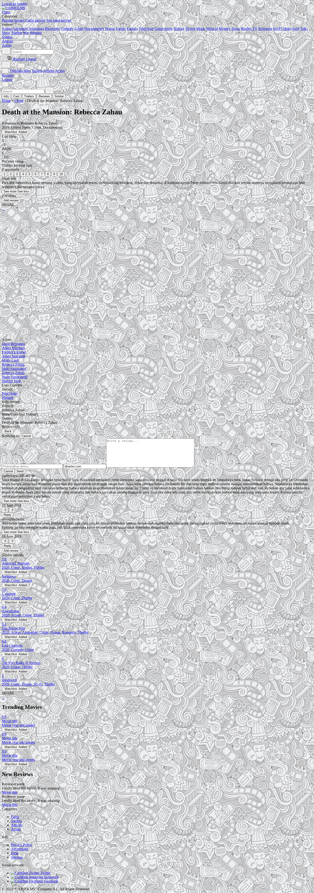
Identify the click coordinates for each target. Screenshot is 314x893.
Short (287, 29)
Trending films (20, 71)
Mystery (225, 29)
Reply (7, 514)
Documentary (94, 29)
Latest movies (35, 20)
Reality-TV (249, 29)
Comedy (67, 29)
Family (121, 29)
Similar (59, 96)
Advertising (19, 849)
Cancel (26, 436)
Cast (16, 96)
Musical (212, 29)
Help (14, 853)
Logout (7, 79)
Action (7, 29)
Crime (78, 29)
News (235, 29)
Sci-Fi (277, 29)
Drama (110, 29)
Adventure (20, 29)
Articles (48, 71)
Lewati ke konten (14, 4)
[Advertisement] (140, 250)
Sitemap (17, 857)
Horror (190, 29)
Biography (52, 29)
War (26, 33)
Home (6, 101)
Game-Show (163, 29)
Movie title (9, 792)
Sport (295, 29)
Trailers (37, 71)
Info (6, 96)
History (179, 29)
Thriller (16, 33)
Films (15, 817)
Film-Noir (146, 29)
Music (200, 29)
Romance (265, 29)
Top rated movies (58, 20)
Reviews (44, 96)
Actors (60, 71)
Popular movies (13, 20)
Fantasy (132, 29)
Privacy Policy (21, 845)
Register (8, 75)
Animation (36, 29)
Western (36, 33)
